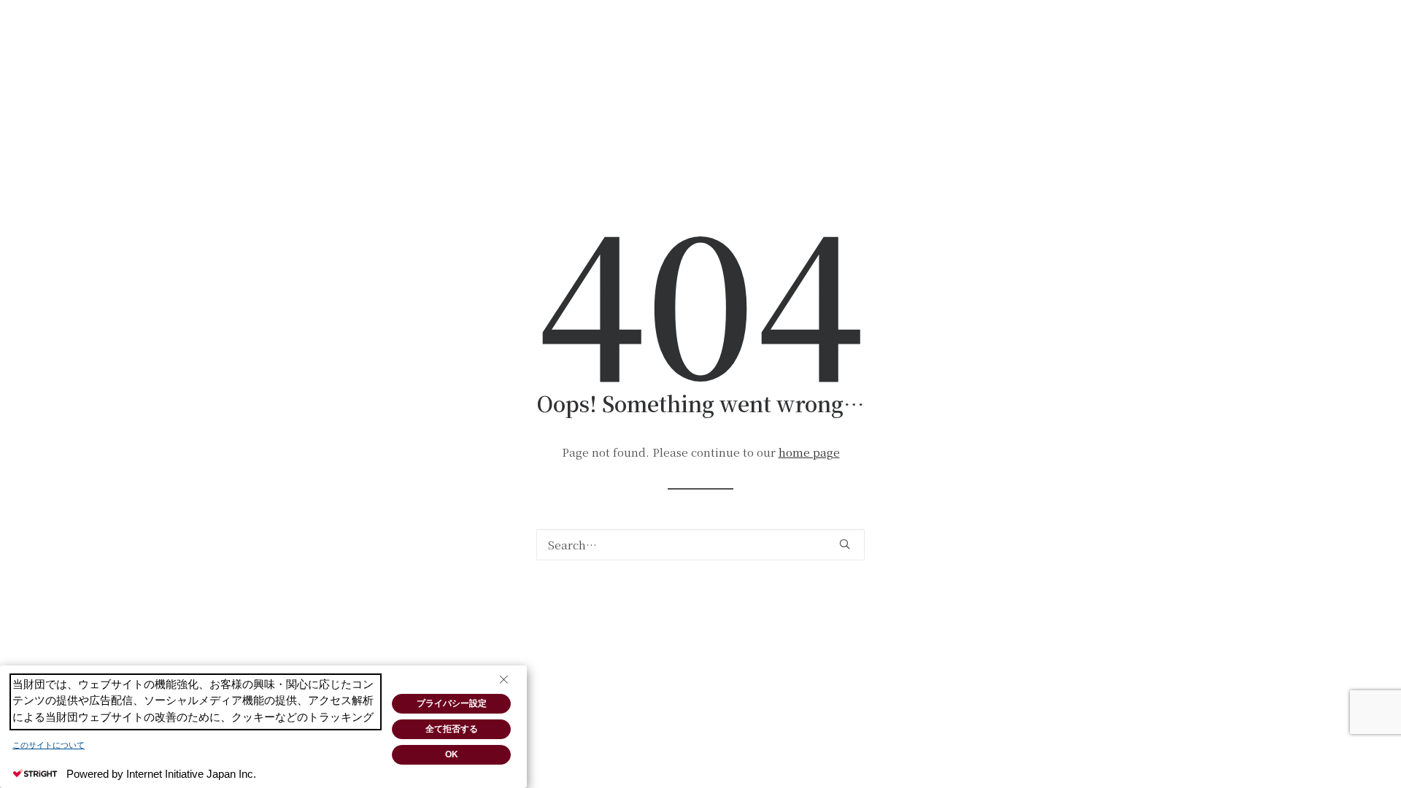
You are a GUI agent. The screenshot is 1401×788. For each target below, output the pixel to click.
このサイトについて (48, 745)
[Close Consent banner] (503, 680)
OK (451, 754)
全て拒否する (451, 729)
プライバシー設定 (452, 703)
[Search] (700, 544)
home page (809, 452)
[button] (844, 544)
